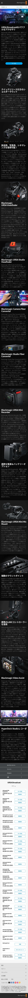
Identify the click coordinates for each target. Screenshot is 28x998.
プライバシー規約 (18, 991)
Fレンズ (16, 141)
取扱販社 (20, 794)
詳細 (20, 944)
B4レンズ (6, 141)
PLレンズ (22, 141)
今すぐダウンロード (20, 949)
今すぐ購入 (14, 63)
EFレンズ (12, 141)
